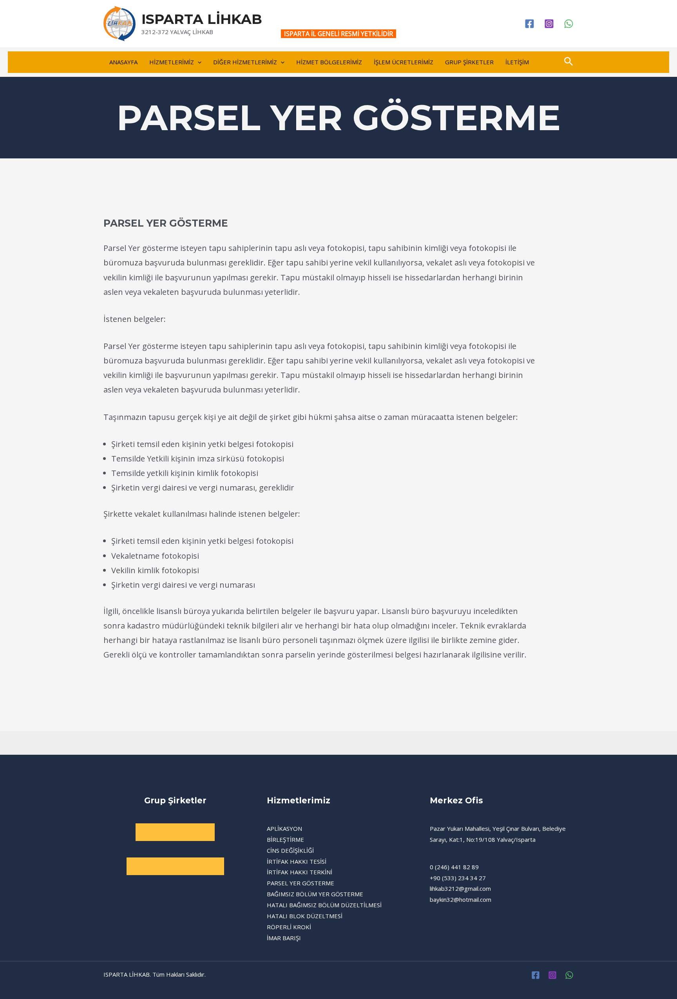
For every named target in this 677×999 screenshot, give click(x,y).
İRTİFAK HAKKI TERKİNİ (299, 872)
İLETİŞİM (517, 62)
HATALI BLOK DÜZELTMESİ (304, 916)
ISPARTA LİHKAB (201, 19)
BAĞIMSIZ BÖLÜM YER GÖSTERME (315, 894)
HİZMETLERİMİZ (171, 62)
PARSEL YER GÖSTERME (300, 883)
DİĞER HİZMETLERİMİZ (245, 62)
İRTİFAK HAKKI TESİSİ (296, 861)
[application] (197, 62)
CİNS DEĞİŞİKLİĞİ (290, 850)
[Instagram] (549, 24)
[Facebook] (529, 24)
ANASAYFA (123, 62)
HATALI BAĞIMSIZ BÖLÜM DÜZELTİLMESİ (324, 905)
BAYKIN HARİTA (175, 832)
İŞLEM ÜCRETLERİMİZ (403, 62)
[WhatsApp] (569, 24)
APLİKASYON (284, 828)
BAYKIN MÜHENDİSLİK (175, 866)
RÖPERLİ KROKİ (289, 927)
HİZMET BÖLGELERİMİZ (329, 62)
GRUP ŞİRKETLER (469, 62)
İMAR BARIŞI (284, 938)
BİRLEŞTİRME (285, 839)
